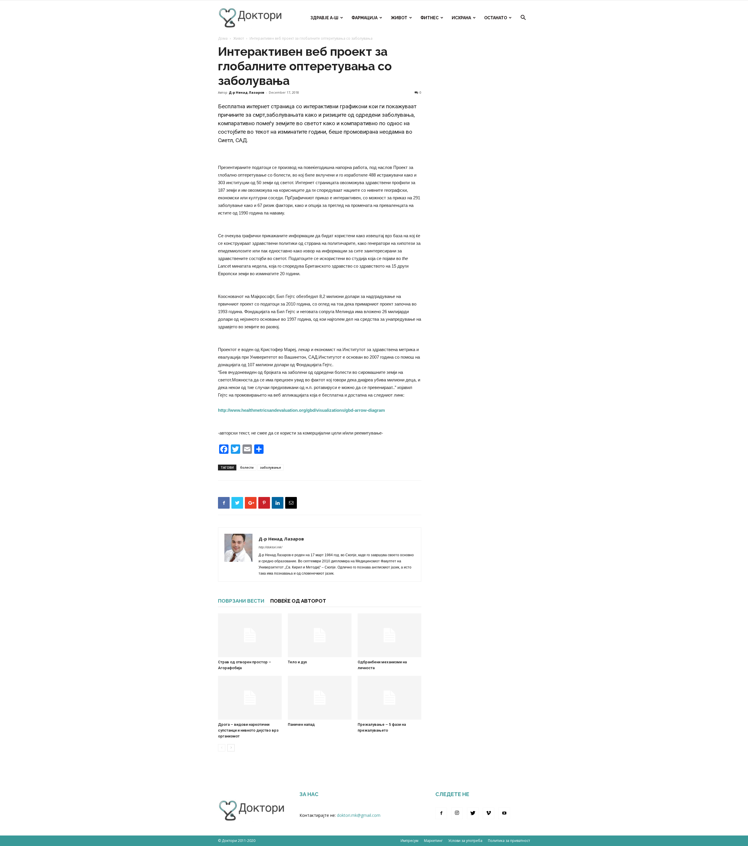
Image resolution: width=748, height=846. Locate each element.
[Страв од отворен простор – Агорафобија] (250, 635)
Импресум (409, 840)
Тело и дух (297, 662)
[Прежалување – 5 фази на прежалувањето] (389, 698)
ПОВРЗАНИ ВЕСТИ (241, 601)
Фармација (365, 17)
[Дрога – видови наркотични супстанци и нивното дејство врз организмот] (250, 698)
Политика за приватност (509, 840)
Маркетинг (433, 840)
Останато (495, 17)
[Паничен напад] (320, 698)
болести (247, 467)
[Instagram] (457, 813)
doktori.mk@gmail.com (358, 815)
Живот (399, 17)
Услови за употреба (465, 840)
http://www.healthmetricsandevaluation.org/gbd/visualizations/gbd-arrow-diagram (301, 410)
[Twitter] (473, 813)
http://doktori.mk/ (270, 547)
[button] (523, 18)
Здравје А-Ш (324, 17)
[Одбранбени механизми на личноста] (389, 635)
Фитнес (429, 17)
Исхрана (461, 17)
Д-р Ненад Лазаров (246, 92)
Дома (223, 38)
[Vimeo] (488, 813)
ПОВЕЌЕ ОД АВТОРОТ (298, 601)
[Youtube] (504, 813)
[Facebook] (441, 813)
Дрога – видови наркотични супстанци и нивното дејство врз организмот (248, 730)
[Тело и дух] (320, 635)
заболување (270, 467)
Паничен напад (301, 724)
